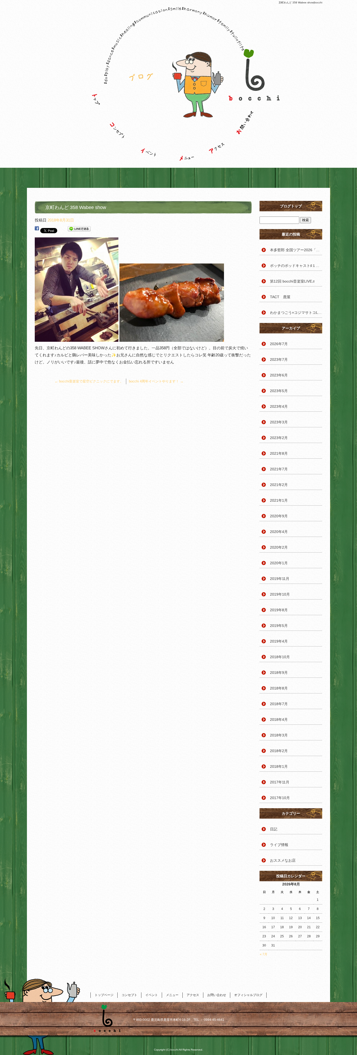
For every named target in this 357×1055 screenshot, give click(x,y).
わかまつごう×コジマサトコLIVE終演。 (296, 312)
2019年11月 (279, 579)
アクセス (216, 129)
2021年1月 (279, 500)
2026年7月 (279, 344)
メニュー (182, 129)
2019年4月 (279, 641)
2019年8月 (279, 610)
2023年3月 (279, 422)
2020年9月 (279, 516)
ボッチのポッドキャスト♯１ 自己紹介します (296, 265)
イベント (151, 129)
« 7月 (263, 954)
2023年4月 (279, 406)
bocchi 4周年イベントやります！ (156, 381)
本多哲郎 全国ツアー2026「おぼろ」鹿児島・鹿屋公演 (296, 250)
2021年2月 (279, 485)
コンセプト (122, 129)
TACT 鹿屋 (280, 297)
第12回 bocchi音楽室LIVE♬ (293, 281)
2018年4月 (279, 719)
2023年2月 (279, 438)
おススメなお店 (283, 860)
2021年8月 (279, 453)
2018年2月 (279, 751)
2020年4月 (279, 532)
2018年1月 (279, 766)
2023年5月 (279, 391)
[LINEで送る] (79, 229)
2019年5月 (279, 626)
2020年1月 (279, 563)
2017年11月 (279, 782)
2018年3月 (279, 735)
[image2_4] (171, 338)
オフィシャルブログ (248, 995)
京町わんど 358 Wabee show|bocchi (300, 2)
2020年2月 (279, 547)
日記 (273, 829)
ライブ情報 (279, 845)
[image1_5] (76, 338)
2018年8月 (279, 688)
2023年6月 (279, 375)
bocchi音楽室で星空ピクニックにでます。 (89, 381)
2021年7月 (279, 469)
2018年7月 (279, 704)
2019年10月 (280, 594)
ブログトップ (291, 206)
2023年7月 (279, 359)
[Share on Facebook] (37, 229)
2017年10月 (280, 798)
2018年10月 (280, 657)
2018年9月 (279, 672)
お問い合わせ (250, 129)
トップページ (93, 129)
